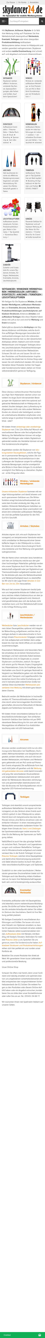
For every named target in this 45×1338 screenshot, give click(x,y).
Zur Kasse (10, 2)
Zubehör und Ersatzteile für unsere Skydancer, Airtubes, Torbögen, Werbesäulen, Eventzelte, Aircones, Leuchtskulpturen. (11, 274)
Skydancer (7, 78)
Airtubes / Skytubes (29, 526)
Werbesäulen (31, 124)
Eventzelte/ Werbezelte (25, 891)
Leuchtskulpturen (11, 219)
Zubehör (6, 265)
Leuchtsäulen (23, 625)
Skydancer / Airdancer (30, 383)
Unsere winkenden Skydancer (14, 491)
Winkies (29, 78)
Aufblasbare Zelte (13, 934)
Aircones (7, 170)
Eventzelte (7, 124)
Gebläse (29, 219)
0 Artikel (7, 1335)
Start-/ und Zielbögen (31, 828)
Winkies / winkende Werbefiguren (29, 482)
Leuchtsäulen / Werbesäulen (27, 616)
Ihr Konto (22, 2)
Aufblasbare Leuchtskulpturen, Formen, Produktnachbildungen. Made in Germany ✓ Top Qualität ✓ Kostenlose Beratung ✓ (11, 229)
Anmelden (34, 2)
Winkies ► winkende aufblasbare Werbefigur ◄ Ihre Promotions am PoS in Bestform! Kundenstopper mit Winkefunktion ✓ (34, 89)
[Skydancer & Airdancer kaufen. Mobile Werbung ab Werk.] (22, 11)
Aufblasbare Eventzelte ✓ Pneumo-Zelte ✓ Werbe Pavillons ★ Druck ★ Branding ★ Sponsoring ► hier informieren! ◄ (11, 135)
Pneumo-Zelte (12, 939)
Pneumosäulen (20, 637)
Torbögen (30, 170)
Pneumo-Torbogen (10, 856)
